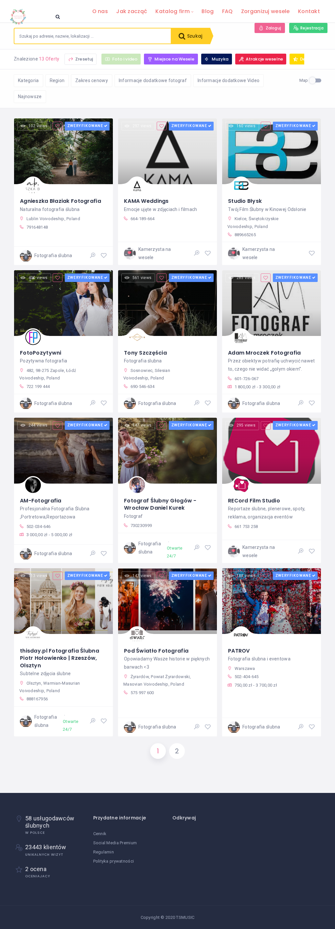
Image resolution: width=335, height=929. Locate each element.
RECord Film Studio (254, 500)
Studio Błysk (245, 201)
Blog (208, 11)
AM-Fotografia (41, 500)
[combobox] (92, 36)
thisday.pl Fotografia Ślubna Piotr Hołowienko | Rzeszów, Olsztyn (59, 658)
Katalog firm (172, 11)
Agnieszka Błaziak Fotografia (60, 201)
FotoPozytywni (41, 353)
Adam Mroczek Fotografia (264, 353)
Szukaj (194, 36)
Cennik (100, 833)
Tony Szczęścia (145, 353)
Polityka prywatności (113, 861)
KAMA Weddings (146, 201)
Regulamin (103, 852)
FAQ (227, 11)
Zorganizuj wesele (265, 11)
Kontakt (309, 11)
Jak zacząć (131, 11)
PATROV (239, 651)
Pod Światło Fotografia (156, 651)
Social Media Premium (115, 842)
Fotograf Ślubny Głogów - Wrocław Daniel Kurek (160, 504)
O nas (100, 11)
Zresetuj (83, 59)
